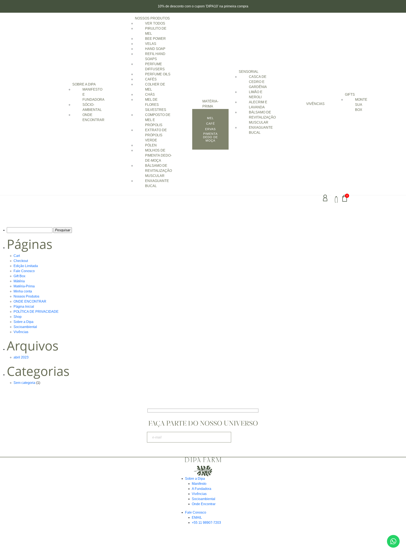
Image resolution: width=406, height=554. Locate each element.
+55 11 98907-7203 (206, 522)
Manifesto (199, 483)
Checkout (21, 261)
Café (210, 123)
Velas (150, 43)
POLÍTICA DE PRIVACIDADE (36, 311)
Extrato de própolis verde (156, 135)
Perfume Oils (157, 74)
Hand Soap (155, 49)
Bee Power (155, 38)
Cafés (151, 79)
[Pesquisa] (336, 198)
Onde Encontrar (203, 504)
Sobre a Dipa (84, 84)
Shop (18, 316)
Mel (210, 118)
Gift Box (19, 276)
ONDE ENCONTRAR (30, 301)
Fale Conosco (24, 271)
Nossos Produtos (152, 18)
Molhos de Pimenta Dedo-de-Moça (158, 155)
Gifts (350, 94)
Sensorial (248, 71)
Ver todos (155, 23)
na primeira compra (233, 6)
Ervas (210, 129)
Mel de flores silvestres (155, 105)
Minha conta (23, 291)
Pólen (151, 145)
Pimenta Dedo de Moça (210, 137)
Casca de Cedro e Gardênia (258, 82)
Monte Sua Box (361, 105)
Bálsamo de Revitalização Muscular (158, 171)
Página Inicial (24, 306)
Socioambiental (25, 327)
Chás (150, 94)
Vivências (315, 104)
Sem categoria (24, 382)
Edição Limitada (26, 266)
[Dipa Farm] (203, 466)
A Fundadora (201, 489)
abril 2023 (21, 357)
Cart (17, 256)
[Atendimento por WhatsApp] (393, 541)
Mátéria (19, 281)
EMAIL (197, 517)
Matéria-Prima (24, 286)
